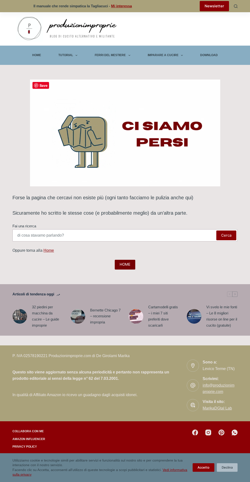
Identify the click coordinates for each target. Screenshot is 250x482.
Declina (227, 467)
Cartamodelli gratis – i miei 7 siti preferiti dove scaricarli (163, 316)
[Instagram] (208, 432)
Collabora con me (28, 431)
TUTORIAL (65, 55)
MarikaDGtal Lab (217, 408)
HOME (125, 264)
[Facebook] (195, 432)
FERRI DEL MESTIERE (110, 55)
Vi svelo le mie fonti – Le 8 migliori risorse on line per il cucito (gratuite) (221, 316)
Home (36, 55)
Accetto (203, 467)
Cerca (226, 235)
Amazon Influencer (28, 439)
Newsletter (214, 6)
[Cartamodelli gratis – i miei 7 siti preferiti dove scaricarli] (136, 316)
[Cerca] (236, 6)
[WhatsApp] (235, 432)
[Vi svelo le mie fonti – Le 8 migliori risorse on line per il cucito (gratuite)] (194, 316)
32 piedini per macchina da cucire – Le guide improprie (45, 316)
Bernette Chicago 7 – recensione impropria (105, 316)
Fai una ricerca (24, 226)
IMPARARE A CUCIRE (163, 55)
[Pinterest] (221, 432)
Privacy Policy (24, 446)
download (209, 55)
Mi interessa (121, 6)
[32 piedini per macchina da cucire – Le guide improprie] (19, 316)
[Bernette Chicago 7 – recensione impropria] (78, 316)
